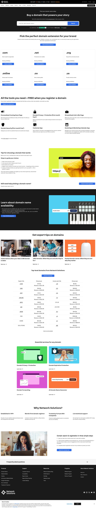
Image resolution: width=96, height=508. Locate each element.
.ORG (21, 288)
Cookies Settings (69, 503)
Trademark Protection (5, 485)
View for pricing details (48, 331)
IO (57, 321)
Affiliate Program (68, 471)
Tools (45, 480)
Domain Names (4, 471)
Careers (82, 477)
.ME (57, 325)
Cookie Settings (25, 480)
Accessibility (25, 473)
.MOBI (21, 311)
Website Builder (4, 473)
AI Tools (24, 5)
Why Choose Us (84, 474)
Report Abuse (25, 476)
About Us (82, 472)
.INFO (21, 302)
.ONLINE (21, 297)
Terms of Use (16, 503)
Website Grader (47, 478)
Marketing (29, 5)
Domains (2, 5)
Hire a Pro (34, 5)
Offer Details (5, 138)
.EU (57, 311)
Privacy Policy (15, 506)
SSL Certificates (4, 482)
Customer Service (26, 471)
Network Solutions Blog (48, 471)
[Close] (94, 504)
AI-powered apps (50, 19)
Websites (7, 5)
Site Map (45, 476)
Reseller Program (68, 473)
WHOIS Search (47, 473)
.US (57, 283)
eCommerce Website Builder (7, 478)
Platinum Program (68, 476)
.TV (57, 297)
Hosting (11, 5)
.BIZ (21, 307)
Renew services (91, 5)
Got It (77, 503)
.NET (21, 293)
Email (20, 5)
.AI (57, 316)
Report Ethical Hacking (27, 478)
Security (16, 5)
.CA (57, 293)
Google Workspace (5, 480)
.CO (57, 288)
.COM (21, 283)
